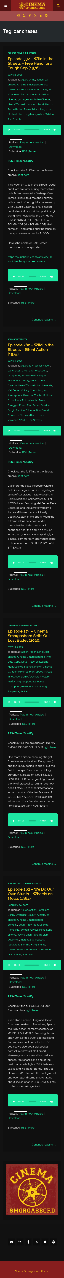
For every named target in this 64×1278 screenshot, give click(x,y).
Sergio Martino (16, 410)
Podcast (12, 53)
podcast (31, 104)
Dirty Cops (14, 661)
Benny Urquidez (17, 914)
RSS (24, 151)
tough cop (46, 109)
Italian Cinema (42, 99)
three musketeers (27, 949)
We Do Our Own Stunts (29, 883)
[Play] (9, 130)
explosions (42, 661)
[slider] (16, 139)
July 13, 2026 (15, 74)
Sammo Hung (29, 944)
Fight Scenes (15, 666)
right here (23, 175)
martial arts (27, 939)
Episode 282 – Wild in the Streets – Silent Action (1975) (31, 349)
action (40, 79)
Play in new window (32, 142)
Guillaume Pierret (18, 671)
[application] (32, 132)
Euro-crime (27, 94)
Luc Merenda (44, 385)
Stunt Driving (39, 686)
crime (47, 656)
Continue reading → (44, 319)
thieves (12, 949)
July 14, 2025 (15, 360)
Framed (28, 666)
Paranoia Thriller (32, 395)
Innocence (14, 676)
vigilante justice (35, 114)
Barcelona (43, 909)
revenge (26, 686)
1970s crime (28, 79)
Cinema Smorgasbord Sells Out (23, 625)
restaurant (14, 944)
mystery (44, 676)
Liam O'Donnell (17, 104)
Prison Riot (25, 405)
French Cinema (43, 666)
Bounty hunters (36, 914)
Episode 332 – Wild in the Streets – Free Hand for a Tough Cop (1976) (31, 63)
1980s (24, 909)
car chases (14, 370)
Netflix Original (16, 681)
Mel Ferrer (14, 390)
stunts (41, 944)
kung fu (37, 934)
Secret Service (41, 405)
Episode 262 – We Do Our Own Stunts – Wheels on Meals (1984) (31, 894)
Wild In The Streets (26, 53)
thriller (24, 691)
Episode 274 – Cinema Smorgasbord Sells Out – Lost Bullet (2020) (30, 636)
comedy (12, 924)
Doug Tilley (40, 89)
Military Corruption (31, 390)
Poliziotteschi (45, 104)
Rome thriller (15, 109)
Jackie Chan (25, 934)
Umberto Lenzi (16, 114)
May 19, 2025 (15, 646)
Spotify (28, 161)
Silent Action (33, 410)
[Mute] (55, 130)
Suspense (13, 691)
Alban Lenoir (37, 651)
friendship (13, 929)
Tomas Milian (31, 109)
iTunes (18, 161)
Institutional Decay (18, 380)
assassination (42, 365)
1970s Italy (27, 365)
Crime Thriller (25, 89)
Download (15, 146)
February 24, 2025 (18, 905)
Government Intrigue (34, 375)
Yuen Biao (28, 954)
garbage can (25, 99)
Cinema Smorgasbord (30, 84)
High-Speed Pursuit (40, 671)
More (32, 151)
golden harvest (29, 929)
